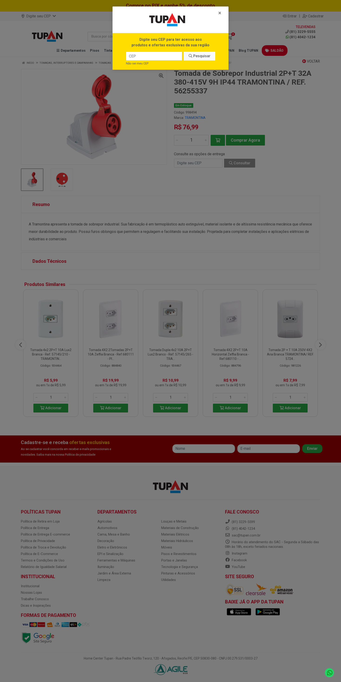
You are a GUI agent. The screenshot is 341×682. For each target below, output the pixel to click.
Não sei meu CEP (137, 63)
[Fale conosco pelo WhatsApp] (329, 672)
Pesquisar (201, 56)
